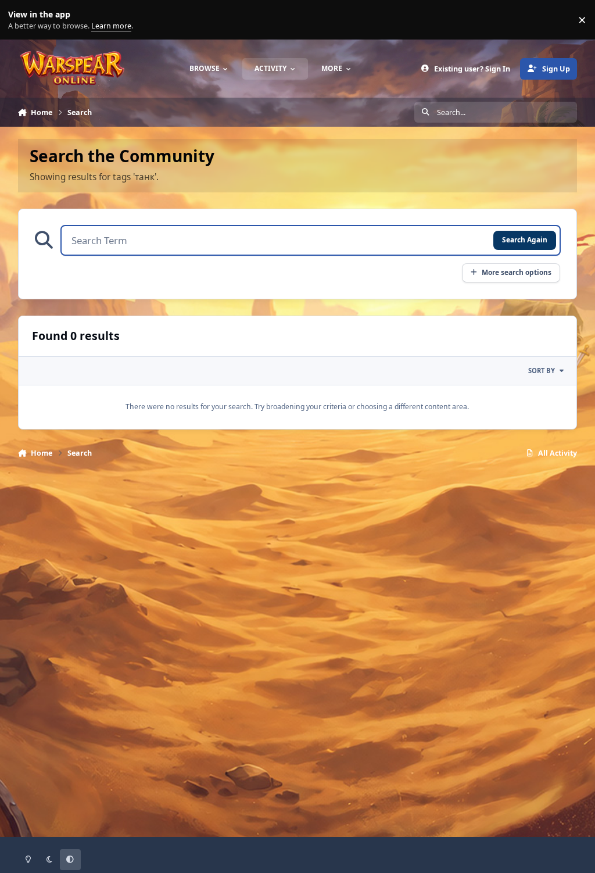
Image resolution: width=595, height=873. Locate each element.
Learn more (22, 20)
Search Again (524, 239)
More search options (516, 272)
